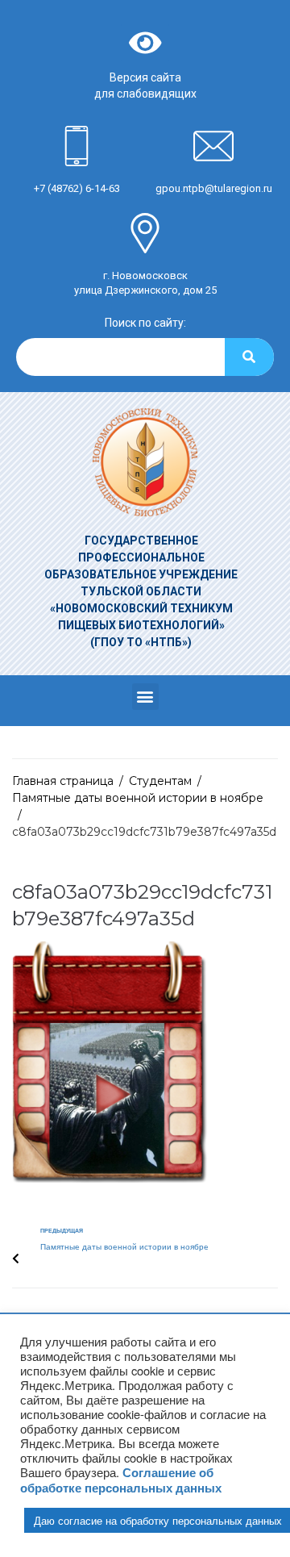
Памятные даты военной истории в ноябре (137, 798)
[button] (145, 696)
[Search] (249, 357)
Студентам (160, 781)
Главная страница (63, 781)
